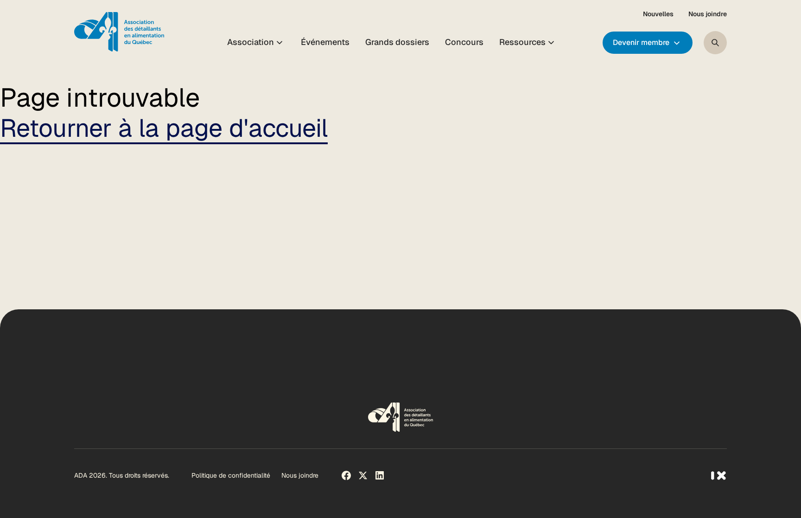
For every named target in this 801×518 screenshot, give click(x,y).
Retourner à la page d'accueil (164, 128)
